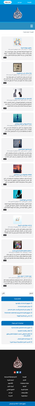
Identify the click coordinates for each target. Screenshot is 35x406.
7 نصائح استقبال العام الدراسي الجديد (22, 251)
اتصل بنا (10, 396)
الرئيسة (29, 2)
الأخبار (24, 380)
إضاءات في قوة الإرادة (26, 200)
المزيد (5, 57)
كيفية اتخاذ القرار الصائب (24, 339)
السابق (31, 293)
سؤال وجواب (24, 393)
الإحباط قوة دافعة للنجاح (25, 149)
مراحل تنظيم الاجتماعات (24, 306)
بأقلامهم (10, 383)
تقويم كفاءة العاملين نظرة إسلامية (20, 328)
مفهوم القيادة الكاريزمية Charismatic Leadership (17, 313)
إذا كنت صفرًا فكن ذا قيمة (25, 225)
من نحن (19, 2)
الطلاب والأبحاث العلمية (24, 331)
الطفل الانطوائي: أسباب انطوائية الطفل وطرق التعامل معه (18, 335)
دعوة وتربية (24, 396)
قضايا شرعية (24, 389)
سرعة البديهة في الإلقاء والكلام (23, 124)
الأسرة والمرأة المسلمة (10, 377)
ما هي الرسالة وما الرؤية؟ (23, 316)
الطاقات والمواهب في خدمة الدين (23, 175)
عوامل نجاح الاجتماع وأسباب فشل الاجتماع (19, 309)
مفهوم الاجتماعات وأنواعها (23, 303)
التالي (3, 293)
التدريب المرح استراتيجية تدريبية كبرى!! (20, 342)
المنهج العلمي (10, 389)
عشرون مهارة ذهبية (26, 48)
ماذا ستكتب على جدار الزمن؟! (24, 73)
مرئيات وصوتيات (24, 383)
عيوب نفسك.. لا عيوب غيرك (25, 276)
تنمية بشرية (26, 32)
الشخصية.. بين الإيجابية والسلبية (23, 98)
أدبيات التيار (10, 386)
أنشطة (24, 386)
